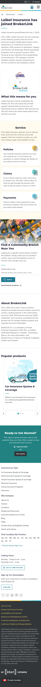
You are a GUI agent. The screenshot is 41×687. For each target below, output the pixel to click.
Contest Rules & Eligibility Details (15, 526)
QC (2, 541)
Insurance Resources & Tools (13, 515)
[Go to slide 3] (22, 413)
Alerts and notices (8, 529)
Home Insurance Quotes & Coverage (16, 476)
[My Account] (32, 7)
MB (10, 538)
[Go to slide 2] (20, 413)
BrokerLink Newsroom (10, 511)
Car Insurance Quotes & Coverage (15, 472)
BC (6, 538)
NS (26, 538)
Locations (5, 507)
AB (2, 538)
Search (9, 280)
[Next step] (37, 413)
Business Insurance (9, 483)
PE (38, 538)
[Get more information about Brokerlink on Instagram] (16, 595)
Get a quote (30, 428)
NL (18, 538)
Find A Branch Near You (12, 545)
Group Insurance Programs (12, 487)
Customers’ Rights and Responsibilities (16, 624)
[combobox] (20, 273)
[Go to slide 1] (18, 413)
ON (34, 538)
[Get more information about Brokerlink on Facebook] (3, 595)
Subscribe (6, 587)
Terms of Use (6, 606)
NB (14, 538)
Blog (3, 518)
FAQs (3, 522)
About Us (5, 500)
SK (6, 541)
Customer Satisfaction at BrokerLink (15, 620)
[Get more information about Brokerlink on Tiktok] (21, 595)
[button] (27, 2)
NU (30, 538)
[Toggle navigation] (38, 6)
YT (10, 541)
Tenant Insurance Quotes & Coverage (16, 480)
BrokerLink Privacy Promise (12, 609)
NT (22, 538)
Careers (4, 504)
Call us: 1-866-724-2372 (14, 567)
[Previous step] (3, 413)
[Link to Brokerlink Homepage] (2, 14)
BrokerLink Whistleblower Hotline (14, 617)
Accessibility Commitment (11, 613)
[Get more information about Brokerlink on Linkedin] (7, 595)
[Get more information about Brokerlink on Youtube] (12, 595)
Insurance (5, 490)
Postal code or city (8, 269)
